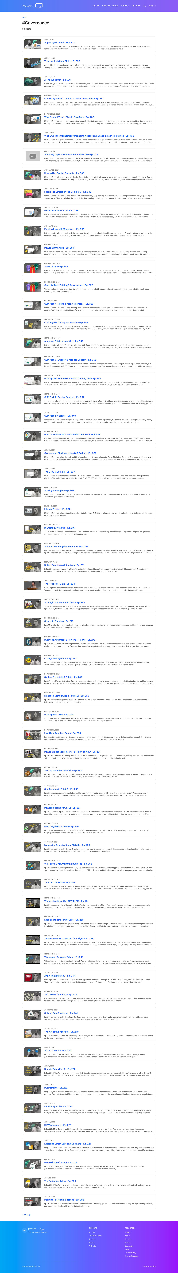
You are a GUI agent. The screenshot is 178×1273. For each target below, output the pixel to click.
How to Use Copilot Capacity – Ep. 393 (64, 173)
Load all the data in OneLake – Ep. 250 (64, 919)
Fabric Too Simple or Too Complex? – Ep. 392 (67, 192)
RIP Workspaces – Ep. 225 (57, 1125)
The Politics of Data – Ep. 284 (59, 584)
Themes (92, 1239)
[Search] (144, 6)
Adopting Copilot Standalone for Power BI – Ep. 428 (71, 154)
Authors (128, 1239)
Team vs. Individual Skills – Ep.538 (62, 61)
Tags (127, 1249)
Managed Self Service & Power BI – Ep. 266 (66, 695)
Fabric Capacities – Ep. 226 (58, 1106)
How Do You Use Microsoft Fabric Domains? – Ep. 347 (72, 434)
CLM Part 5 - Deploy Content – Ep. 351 (64, 397)
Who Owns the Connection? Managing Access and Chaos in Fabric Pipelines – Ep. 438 (89, 136)
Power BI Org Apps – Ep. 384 (59, 248)
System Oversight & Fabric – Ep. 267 (63, 677)
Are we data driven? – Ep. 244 (59, 975)
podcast (125, 6)
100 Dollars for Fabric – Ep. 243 (60, 994)
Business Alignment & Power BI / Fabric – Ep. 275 (69, 639)
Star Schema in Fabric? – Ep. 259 (61, 789)
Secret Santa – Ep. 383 (56, 266)
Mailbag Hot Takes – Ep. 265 (59, 714)
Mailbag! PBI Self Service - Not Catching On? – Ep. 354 (72, 378)
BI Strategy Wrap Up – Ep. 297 (59, 528)
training (136, 6)
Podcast (92, 1232)
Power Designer (95, 1236)
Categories (129, 1246)
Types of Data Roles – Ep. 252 (59, 882)
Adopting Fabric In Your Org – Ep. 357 (63, 341)
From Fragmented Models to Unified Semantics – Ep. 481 (74, 98)
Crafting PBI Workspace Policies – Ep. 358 (66, 322)
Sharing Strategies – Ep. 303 (59, 490)
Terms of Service (131, 1256)
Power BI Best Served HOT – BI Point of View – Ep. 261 (72, 751)
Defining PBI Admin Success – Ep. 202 (64, 1199)
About (127, 1236)
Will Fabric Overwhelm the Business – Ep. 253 (68, 863)
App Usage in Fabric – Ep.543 (59, 42)
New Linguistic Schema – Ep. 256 (61, 826)
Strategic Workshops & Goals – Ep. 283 (64, 602)
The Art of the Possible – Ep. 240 (61, 1031)
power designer (110, 6)
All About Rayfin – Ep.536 (57, 80)
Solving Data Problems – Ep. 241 (61, 1013)
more (151, 6)
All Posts (92, 1246)
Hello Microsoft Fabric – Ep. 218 (60, 1162)
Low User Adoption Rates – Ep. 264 (62, 733)
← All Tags (26, 1215)
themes (95, 6)
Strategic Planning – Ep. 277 (59, 621)
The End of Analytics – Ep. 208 (60, 1181)
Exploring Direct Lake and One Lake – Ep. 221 (67, 1143)
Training (128, 1232)
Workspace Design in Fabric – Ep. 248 (63, 957)
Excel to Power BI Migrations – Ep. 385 (64, 229)
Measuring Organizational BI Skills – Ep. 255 (67, 845)
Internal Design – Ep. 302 (57, 509)
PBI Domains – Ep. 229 (55, 1087)
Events (91, 1242)
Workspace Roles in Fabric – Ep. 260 (63, 770)
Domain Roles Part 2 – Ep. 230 (60, 1069)
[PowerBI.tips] (32, 5)
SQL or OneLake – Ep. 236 (57, 1050)
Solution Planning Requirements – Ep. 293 (66, 546)
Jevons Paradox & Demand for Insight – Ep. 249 (68, 938)
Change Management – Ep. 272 (60, 658)
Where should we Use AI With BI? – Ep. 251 (66, 901)
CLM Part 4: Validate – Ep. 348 (60, 416)
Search (127, 1242)
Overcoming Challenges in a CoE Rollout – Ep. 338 (70, 453)
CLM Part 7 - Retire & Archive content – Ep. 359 (68, 304)
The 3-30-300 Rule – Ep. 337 (59, 472)
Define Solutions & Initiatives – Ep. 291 (64, 565)
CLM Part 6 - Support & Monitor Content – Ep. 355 (70, 360)
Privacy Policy (130, 1253)
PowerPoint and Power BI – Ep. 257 (62, 807)
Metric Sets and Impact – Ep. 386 (61, 210)
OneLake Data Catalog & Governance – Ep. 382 (68, 285)
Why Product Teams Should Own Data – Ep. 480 (69, 117)
